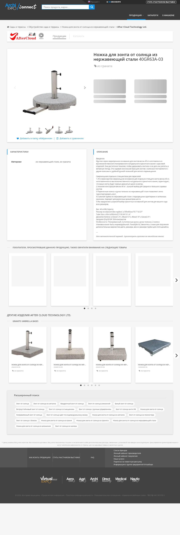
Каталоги (153, 15)
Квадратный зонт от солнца (72, 403)
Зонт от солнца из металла (44, 403)
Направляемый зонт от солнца (29, 415)
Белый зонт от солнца (124, 403)
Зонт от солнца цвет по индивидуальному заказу (67, 415)
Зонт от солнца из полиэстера (141, 415)
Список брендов (120, 450)
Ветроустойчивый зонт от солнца (30, 409)
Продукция (135, 15)
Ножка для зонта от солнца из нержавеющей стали (134, 420)
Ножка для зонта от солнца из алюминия (33, 426)
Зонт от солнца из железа (66, 426)
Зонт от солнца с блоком (26, 420)
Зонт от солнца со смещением (61, 409)
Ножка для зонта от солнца (151, 409)
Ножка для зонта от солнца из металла (108, 415)
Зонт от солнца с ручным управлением (95, 409)
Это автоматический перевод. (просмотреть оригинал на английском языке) (130, 236)
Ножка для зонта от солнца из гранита (92, 420)
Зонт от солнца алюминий (99, 403)
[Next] (85, 88)
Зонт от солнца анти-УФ (126, 409)
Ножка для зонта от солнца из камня (56, 420)
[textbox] (65, 6)
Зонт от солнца (22, 403)
